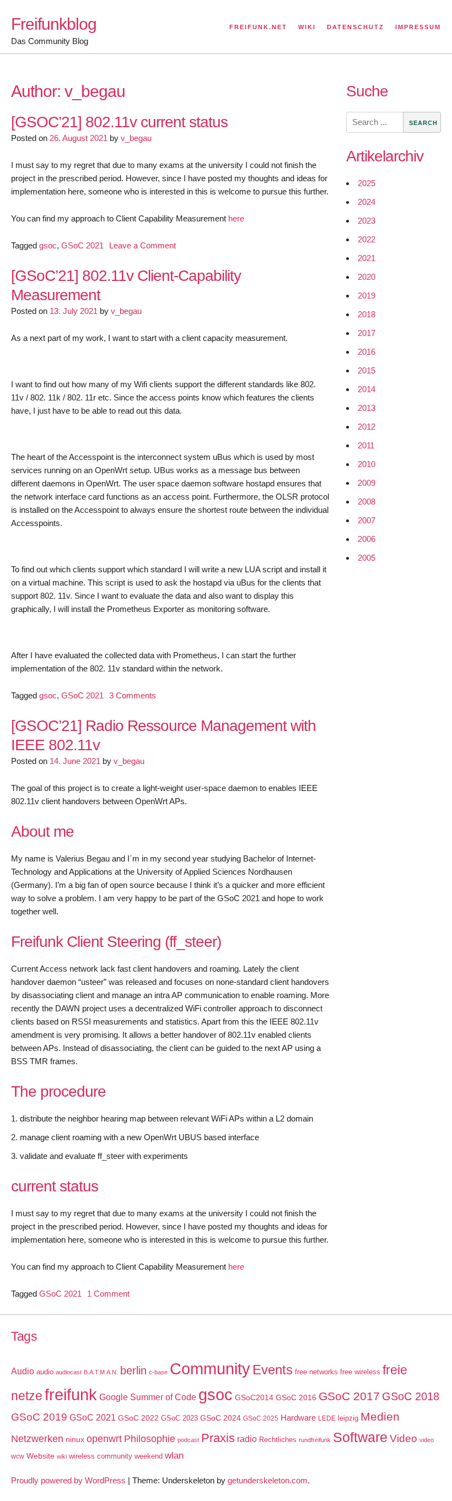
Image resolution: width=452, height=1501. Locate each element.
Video (403, 1438)
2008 (366, 501)
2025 (366, 183)
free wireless (360, 1372)
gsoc (48, 245)
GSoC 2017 (349, 1396)
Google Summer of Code (147, 1397)
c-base (158, 1372)
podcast (188, 1440)
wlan (174, 1455)
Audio (22, 1371)
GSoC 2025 (260, 1418)
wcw (17, 1456)
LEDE (327, 1418)
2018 (366, 314)
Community (210, 1368)
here (236, 218)
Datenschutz (355, 27)
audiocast (69, 1372)
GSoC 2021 (82, 245)
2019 (366, 295)
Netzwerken (37, 1438)
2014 (366, 389)
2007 (366, 520)
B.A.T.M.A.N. (101, 1372)
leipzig (348, 1418)
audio (44, 1372)
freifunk (71, 1395)
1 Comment (108, 1293)
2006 (366, 539)
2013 (366, 408)
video (426, 1440)
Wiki (307, 27)
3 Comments (132, 695)
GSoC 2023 (179, 1418)
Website (40, 1455)
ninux (75, 1439)
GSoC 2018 (410, 1396)
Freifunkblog (53, 24)
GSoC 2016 (296, 1397)
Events (272, 1369)
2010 (366, 464)
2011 (366, 445)
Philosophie (149, 1438)
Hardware (298, 1417)
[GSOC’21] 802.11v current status (119, 122)
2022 (366, 239)
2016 (366, 351)
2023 (366, 220)
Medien (380, 1416)
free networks (316, 1372)
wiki (62, 1456)
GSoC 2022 (138, 1417)
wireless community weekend (116, 1456)
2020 (366, 276)
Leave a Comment (142, 245)
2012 (366, 426)
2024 (366, 202)
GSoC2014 (254, 1397)
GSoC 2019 (39, 1417)
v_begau (136, 138)
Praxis (218, 1438)
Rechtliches (278, 1439)
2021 (366, 258)
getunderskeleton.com (268, 1480)
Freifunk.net (258, 27)
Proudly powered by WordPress (68, 1480)
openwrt (104, 1438)
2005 (366, 557)
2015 (366, 370)
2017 (366, 333)
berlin (133, 1370)
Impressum (418, 27)
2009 (366, 482)
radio (247, 1439)
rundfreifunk (315, 1440)
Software (360, 1437)
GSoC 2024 (220, 1417)
